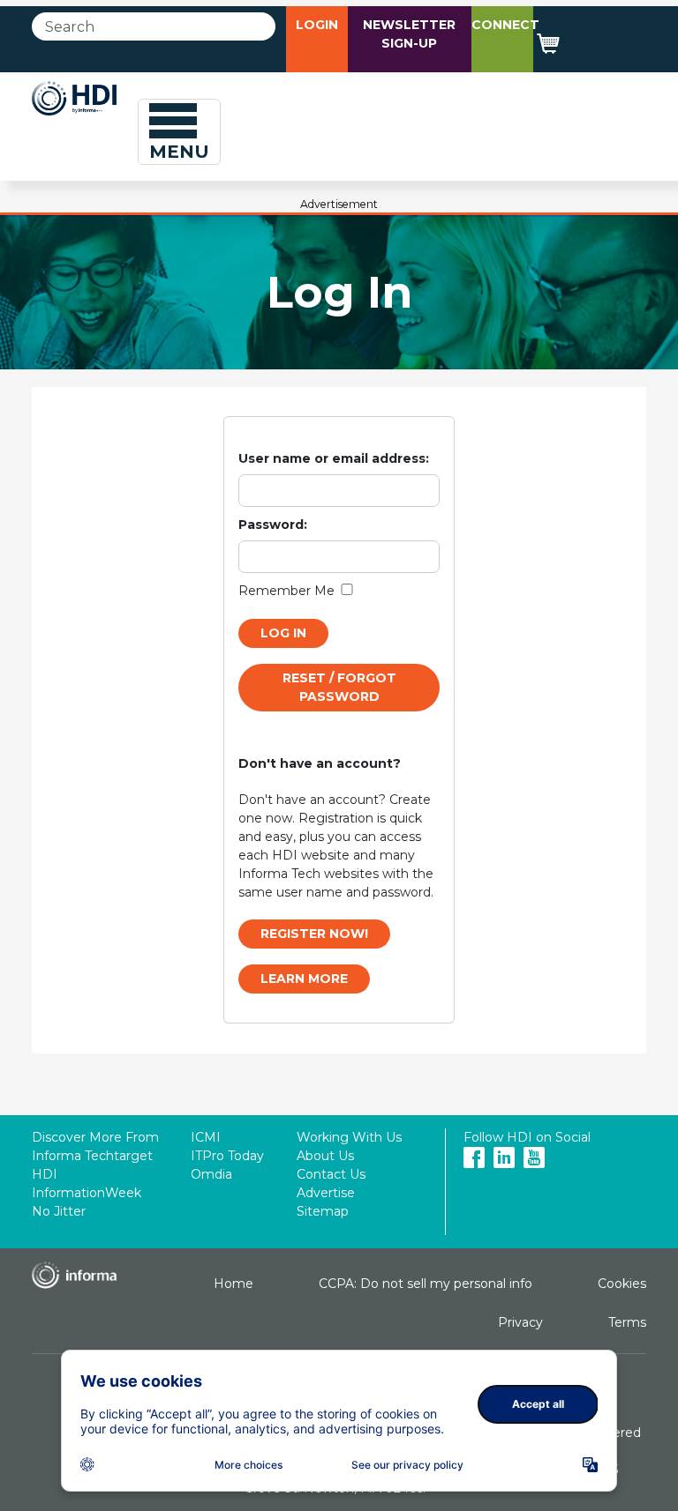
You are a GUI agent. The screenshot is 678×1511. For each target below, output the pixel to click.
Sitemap (323, 1211)
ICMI (206, 1137)
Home (233, 1283)
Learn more (304, 978)
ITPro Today (227, 1156)
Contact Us (331, 1174)
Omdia (211, 1174)
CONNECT (505, 25)
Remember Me (286, 591)
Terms (627, 1322)
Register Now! (314, 934)
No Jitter (59, 1211)
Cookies (622, 1283)
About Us (325, 1156)
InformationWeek (86, 1193)
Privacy (520, 1322)
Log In (283, 633)
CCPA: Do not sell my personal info (425, 1283)
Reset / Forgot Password (339, 687)
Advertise (326, 1193)
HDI (44, 1174)
